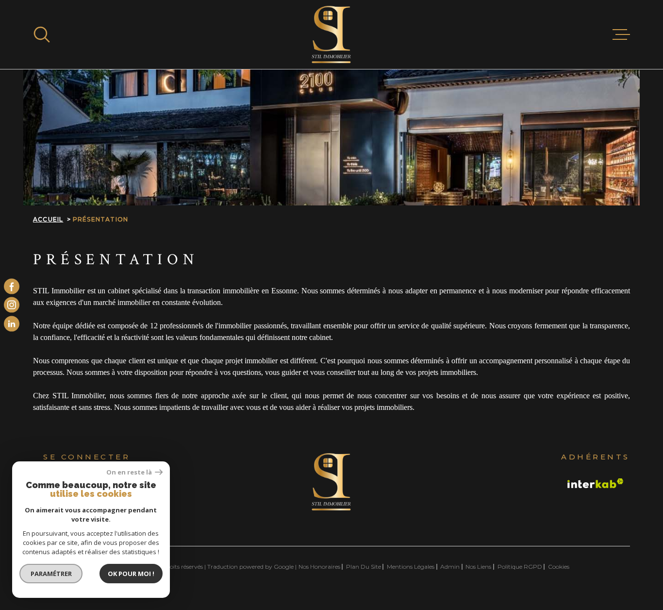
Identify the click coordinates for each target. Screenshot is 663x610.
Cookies (558, 567)
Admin (450, 566)
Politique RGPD (519, 566)
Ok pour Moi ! (131, 573)
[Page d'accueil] (331, 34)
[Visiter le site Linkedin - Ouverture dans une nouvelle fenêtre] (11, 323)
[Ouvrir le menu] (621, 34)
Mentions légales (410, 566)
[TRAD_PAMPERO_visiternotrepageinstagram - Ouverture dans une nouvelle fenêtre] (11, 305)
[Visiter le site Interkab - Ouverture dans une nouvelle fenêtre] (595, 483)
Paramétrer (51, 573)
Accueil (48, 219)
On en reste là (129, 472)
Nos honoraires (319, 566)
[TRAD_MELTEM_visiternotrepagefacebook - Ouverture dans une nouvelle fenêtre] (11, 286)
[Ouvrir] (41, 34)
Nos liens (478, 566)
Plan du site (363, 566)
